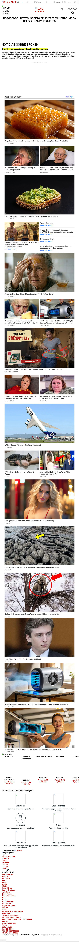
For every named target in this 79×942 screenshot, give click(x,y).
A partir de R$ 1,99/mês (26, 783)
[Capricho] (39, 11)
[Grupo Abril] (9, 2)
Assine (70, 6)
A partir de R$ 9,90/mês (10, 783)
